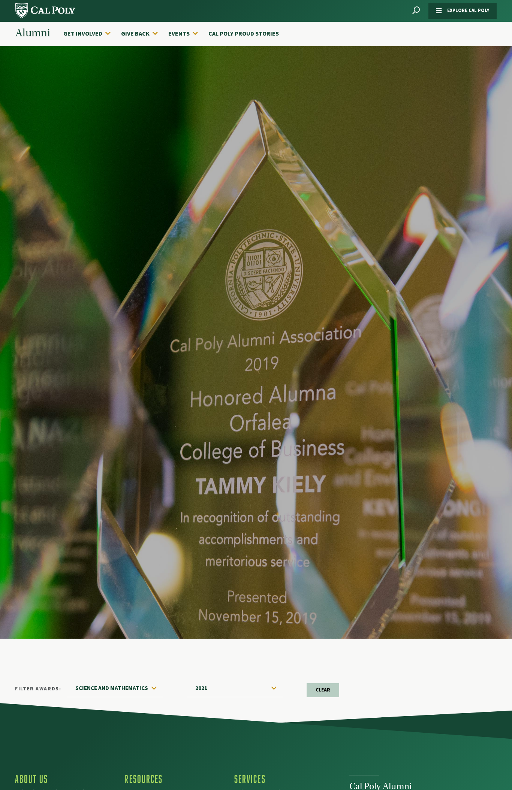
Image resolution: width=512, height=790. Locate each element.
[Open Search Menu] (416, 11)
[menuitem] (90, 34)
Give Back (135, 34)
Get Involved (82, 34)
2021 (201, 688)
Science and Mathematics (111, 688)
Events (179, 34)
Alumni (32, 33)
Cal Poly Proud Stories (243, 34)
